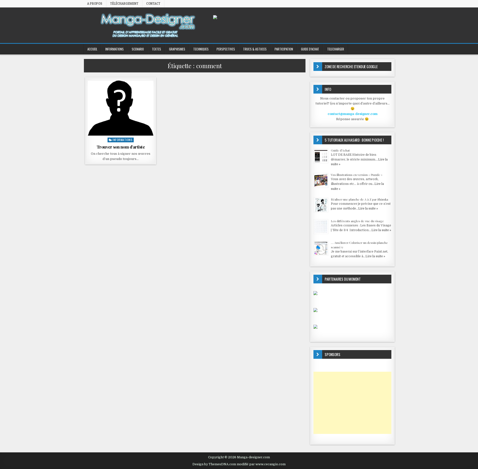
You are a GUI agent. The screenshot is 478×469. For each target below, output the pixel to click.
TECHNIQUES (201, 49)
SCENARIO (138, 49)
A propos (94, 3)
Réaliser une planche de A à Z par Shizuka (359, 199)
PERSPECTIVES (226, 49)
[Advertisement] (352, 403)
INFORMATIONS (114, 49)
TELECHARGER (335, 49)
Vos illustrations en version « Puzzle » (356, 175)
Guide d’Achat (340, 150)
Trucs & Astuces (255, 49)
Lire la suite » (368, 208)
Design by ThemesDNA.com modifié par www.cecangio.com (239, 464)
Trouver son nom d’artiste (121, 147)
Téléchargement (124, 3)
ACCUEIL (92, 49)
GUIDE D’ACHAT (310, 49)
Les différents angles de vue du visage (357, 221)
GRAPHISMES (177, 49)
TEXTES (156, 49)
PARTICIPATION (284, 49)
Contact (153, 3)
